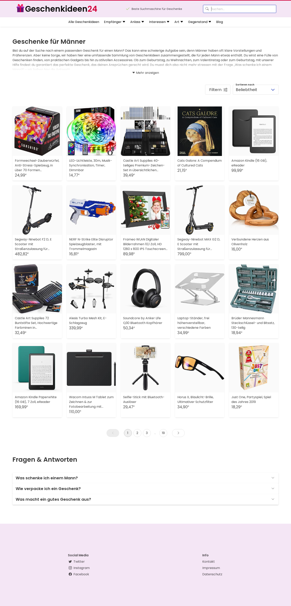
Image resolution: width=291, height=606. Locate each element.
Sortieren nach (245, 84)
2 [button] (137, 433)
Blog (219, 22)
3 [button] (147, 433)
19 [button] (163, 433)
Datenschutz (212, 574)
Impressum (211, 568)
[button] (113, 433)
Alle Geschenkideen (83, 22)
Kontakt (208, 561)
